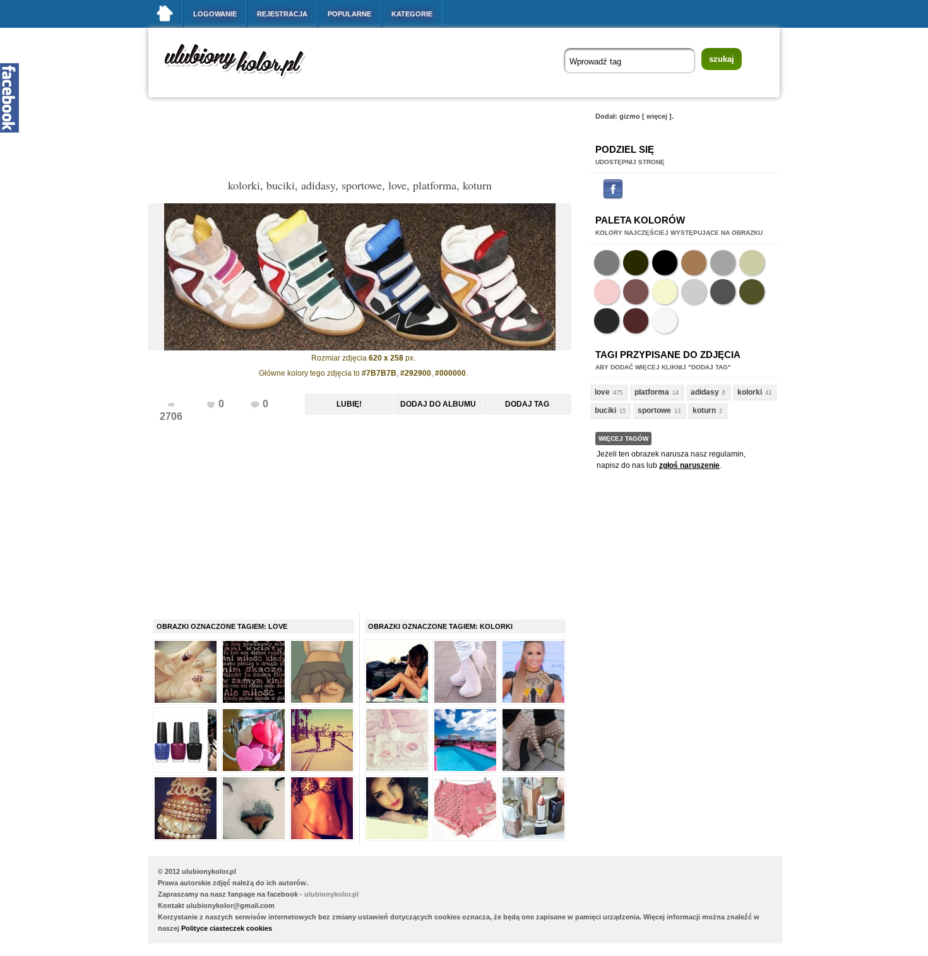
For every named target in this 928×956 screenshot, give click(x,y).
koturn (704, 410)
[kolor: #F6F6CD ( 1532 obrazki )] (664, 291)
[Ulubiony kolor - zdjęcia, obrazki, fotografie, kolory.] (243, 81)
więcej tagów (623, 438)
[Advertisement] (378, 141)
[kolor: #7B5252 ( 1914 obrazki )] (635, 291)
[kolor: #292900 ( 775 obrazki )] (635, 262)
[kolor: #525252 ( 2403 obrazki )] (722, 291)
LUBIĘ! (349, 404)
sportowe (654, 410)
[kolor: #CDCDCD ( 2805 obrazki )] (693, 291)
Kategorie (411, 14)
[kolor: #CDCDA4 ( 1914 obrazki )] (751, 262)
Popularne (349, 14)
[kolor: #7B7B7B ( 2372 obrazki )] (606, 262)
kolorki (749, 392)
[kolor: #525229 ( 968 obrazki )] (751, 291)
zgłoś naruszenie (689, 465)
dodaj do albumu (438, 404)
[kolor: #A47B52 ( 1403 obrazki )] (693, 262)
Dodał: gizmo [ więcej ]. (634, 116)
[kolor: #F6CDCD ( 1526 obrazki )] (606, 291)
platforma (651, 392)
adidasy (705, 392)
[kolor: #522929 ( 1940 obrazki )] (635, 320)
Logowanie (215, 14)
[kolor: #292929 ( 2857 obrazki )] (606, 320)
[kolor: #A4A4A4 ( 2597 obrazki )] (722, 262)
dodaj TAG (527, 404)
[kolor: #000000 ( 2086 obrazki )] (664, 262)
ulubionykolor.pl (331, 894)
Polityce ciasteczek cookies (226, 928)
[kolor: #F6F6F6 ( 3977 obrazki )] (664, 320)
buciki (605, 410)
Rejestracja (282, 14)
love (602, 392)
